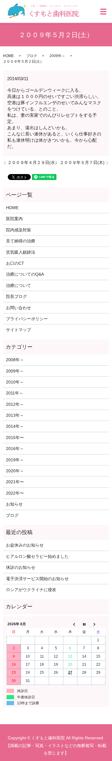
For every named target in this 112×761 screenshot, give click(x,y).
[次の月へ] (98, 624)
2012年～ (15, 404)
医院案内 (14, 218)
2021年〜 (15, 481)
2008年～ (15, 359)
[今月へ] (84, 624)
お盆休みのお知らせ (25, 545)
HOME (8, 56)
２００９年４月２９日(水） (33, 162)
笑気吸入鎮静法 (20, 252)
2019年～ (15, 459)
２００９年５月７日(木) (82, 162)
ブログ (31, 56)
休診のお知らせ (20, 567)
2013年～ (15, 415)
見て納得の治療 (20, 241)
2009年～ (57, 56)
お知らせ (14, 504)
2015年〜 (15, 437)
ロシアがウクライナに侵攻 (31, 589)
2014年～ (15, 426)
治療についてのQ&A (25, 274)
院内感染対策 (18, 230)
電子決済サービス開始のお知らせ (37, 578)
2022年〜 (15, 493)
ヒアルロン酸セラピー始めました (37, 556)
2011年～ (14, 393)
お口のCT (15, 263)
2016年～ (15, 448)
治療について (18, 285)
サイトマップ (18, 329)
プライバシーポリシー (27, 318)
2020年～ (15, 470)
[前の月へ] (70, 624)
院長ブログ (16, 296)
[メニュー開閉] (103, 12)
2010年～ (15, 382)
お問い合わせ (18, 307)
